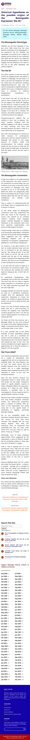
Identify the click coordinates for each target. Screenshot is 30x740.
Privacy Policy (7, 707)
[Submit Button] (24, 729)
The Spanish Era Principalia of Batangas (15, 557)
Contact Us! (7, 709)
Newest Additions (8, 712)
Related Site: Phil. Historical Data (12, 714)
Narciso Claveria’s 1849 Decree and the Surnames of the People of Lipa (17, 545)
